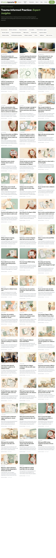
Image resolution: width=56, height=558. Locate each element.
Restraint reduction (5, 32)
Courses (19, 2)
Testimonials (31, 2)
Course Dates (25, 2)
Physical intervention (23, 29)
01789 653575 (52, 2)
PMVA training (25, 32)
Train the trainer (34, 32)
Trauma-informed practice (16, 32)
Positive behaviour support (41, 29)
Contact (45, 2)
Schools (36, 35)
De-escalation (31, 29)
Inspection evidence (43, 32)
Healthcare (42, 35)
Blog (41, 2)
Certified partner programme (16, 35)
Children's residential (28, 35)
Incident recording (5, 35)
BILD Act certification (13, 29)
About (37, 2)
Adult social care (49, 35)
